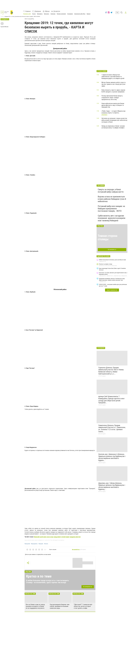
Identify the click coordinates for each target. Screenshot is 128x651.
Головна (2, 16)
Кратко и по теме (38, 576)
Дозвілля (56, 11)
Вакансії (88, 13)
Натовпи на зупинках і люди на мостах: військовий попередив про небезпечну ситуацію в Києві (114, 120)
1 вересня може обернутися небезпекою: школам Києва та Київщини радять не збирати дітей (112, 76)
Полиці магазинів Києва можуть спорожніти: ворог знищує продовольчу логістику (112, 97)
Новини (28, 11)
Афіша (47, 11)
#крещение (27, 543)
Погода (34, 13)
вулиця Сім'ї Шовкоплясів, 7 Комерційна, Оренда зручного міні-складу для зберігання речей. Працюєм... (111, 399)
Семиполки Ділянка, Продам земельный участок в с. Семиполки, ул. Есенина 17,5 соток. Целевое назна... (111, 428)
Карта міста (46, 13)
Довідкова (53, 13)
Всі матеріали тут (87, 586)
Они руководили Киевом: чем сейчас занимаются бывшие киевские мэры (59, 606)
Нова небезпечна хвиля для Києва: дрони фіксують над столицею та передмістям (112, 105)
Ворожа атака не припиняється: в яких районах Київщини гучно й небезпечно (112, 199)
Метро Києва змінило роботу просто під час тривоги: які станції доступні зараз (113, 84)
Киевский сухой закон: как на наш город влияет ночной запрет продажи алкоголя (57, 537)
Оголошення (70, 13)
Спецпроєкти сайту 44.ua (79, 13)
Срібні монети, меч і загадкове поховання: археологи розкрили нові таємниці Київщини (111, 218)
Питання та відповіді (61, 13)
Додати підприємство (112, 290)
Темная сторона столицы (107, 237)
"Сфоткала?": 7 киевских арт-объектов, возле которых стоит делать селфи (83, 606)
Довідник (37, 11)
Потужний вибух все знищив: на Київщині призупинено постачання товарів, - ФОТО (111, 208)
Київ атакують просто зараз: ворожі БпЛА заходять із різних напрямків (113, 91)
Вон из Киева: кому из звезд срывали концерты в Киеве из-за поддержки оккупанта (35, 606)
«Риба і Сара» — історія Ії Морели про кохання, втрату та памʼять (113, 112)
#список (46, 543)
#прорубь (41, 543)
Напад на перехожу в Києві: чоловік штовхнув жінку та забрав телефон (113, 127)
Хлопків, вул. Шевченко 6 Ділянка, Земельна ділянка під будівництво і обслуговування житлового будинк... (111, 457)
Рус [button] (117, 12)
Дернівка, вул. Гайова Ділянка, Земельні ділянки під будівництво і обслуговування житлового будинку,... (111, 486)
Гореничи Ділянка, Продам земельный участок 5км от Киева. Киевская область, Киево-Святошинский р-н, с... (111, 371)
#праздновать (34, 543)
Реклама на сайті (27, 13)
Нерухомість (40, 13)
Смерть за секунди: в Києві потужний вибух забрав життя (110, 190)
